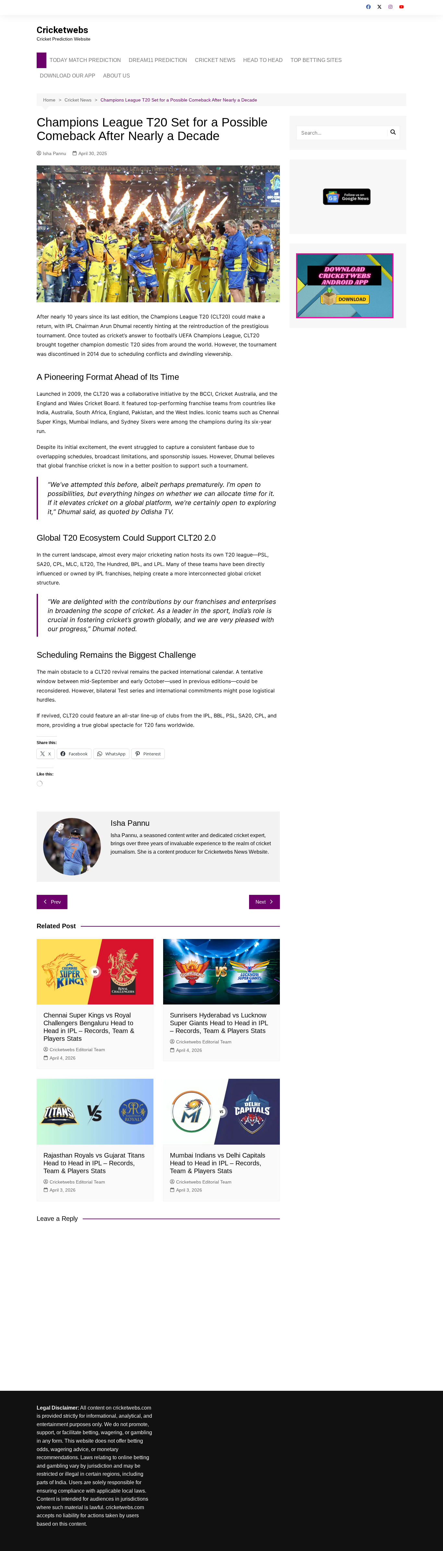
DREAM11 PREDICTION (158, 60)
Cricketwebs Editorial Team (77, 1049)
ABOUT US (116, 75)
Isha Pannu (54, 153)
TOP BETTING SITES (316, 60)
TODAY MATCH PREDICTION (85, 60)
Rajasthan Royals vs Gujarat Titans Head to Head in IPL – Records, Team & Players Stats (94, 1163)
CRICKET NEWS (215, 60)
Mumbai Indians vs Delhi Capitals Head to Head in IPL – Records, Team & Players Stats (217, 1163)
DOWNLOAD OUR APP (67, 75)
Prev (56, 902)
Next (261, 902)
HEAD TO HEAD (263, 60)
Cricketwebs (62, 30)
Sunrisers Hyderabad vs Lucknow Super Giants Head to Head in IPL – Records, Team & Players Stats (219, 1023)
